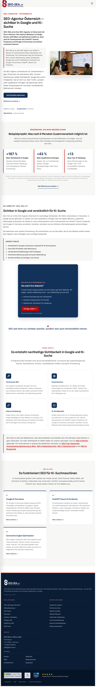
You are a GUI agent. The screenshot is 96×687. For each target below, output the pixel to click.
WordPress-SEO (9, 649)
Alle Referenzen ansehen (48, 186)
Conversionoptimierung (57, 646)
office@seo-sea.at (9, 673)
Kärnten (6, 682)
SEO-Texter (7, 637)
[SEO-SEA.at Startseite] (12, 608)
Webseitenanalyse (9, 634)
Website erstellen (55, 637)
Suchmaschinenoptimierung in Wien (21, 472)
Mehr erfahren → (12, 546)
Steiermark (29, 682)
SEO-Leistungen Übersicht (12, 631)
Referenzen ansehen (12, 101)
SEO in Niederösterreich (46, 472)
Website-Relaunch (55, 640)
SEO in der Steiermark (70, 470)
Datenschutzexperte (56, 652)
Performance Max (55, 634)
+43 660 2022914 (9, 671)
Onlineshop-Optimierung (57, 643)
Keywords (7, 640)
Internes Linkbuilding (10, 643)
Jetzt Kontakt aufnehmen (15, 95)
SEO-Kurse (7, 652)
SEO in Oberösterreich (66, 472)
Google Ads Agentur (56, 631)
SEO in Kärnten (82, 467)
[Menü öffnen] (92, 3)
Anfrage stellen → (30, 335)
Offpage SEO (8, 646)
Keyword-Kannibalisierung (58, 649)
